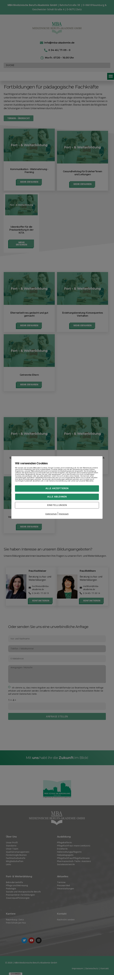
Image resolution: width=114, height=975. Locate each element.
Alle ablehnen (57, 496)
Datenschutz (51, 514)
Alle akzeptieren (57, 488)
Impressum (64, 514)
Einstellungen (57, 505)
